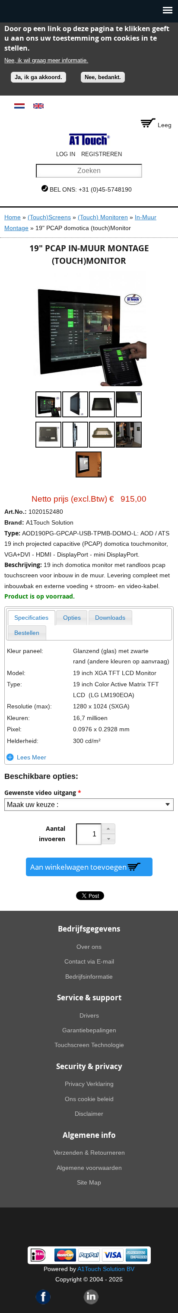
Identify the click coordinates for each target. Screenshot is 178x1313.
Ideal (38, 1255)
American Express (136, 1255)
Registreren (101, 154)
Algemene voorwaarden (89, 1167)
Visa (113, 1255)
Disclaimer (89, 1113)
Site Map (89, 1182)
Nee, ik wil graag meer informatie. (46, 60)
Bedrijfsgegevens (89, 929)
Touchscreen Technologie (89, 1044)
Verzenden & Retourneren (89, 1152)
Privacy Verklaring (89, 1083)
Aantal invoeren (52, 833)
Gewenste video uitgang (42, 792)
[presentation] (31, 618)
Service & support (89, 997)
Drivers (89, 1015)
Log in (65, 154)
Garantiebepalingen (89, 1030)
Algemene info (89, 1135)
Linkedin (91, 1296)
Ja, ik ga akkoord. (38, 77)
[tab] (31, 617)
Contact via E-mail (89, 961)
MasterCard (65, 1255)
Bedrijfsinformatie (89, 976)
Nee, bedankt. (103, 77)
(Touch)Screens (49, 217)
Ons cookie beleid (89, 1098)
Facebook (43, 1296)
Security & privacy (89, 1066)
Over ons (89, 946)
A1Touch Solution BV (105, 1268)
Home (12, 217)
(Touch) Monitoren (103, 217)
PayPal (89, 1255)
